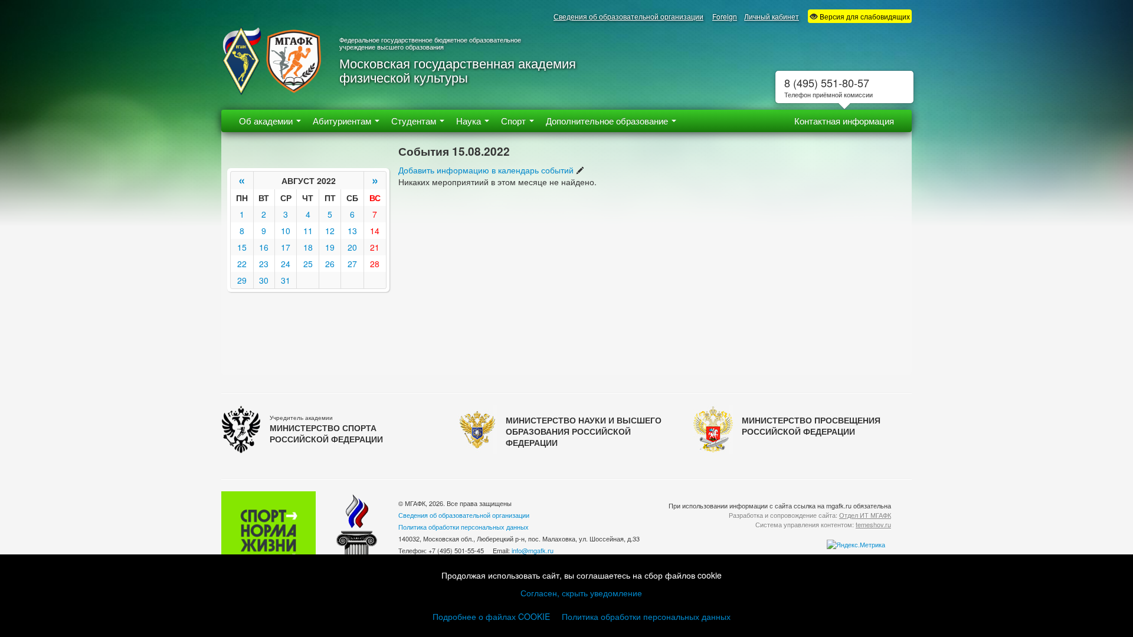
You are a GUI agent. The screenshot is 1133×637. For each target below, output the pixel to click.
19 (330, 247)
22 (242, 264)
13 (352, 231)
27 (352, 264)
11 (308, 231)
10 (285, 231)
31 (285, 280)
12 (330, 231)
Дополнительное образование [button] (608, 120)
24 (285, 264)
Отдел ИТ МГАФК (865, 515)
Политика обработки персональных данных (646, 616)
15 (242, 247)
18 (308, 247)
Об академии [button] (267, 120)
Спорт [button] (514, 120)
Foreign (724, 16)
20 (352, 247)
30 (263, 280)
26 (330, 264)
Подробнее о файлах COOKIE (491, 616)
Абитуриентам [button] (343, 120)
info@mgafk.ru (533, 550)
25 (308, 264)
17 (285, 247)
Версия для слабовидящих (864, 16)
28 (374, 264)
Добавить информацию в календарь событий (486, 170)
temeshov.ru (873, 524)
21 (374, 247)
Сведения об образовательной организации (628, 16)
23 (263, 264)
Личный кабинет (771, 16)
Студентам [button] (414, 120)
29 (242, 280)
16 (263, 247)
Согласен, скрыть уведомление (581, 593)
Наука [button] (469, 120)
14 (374, 231)
